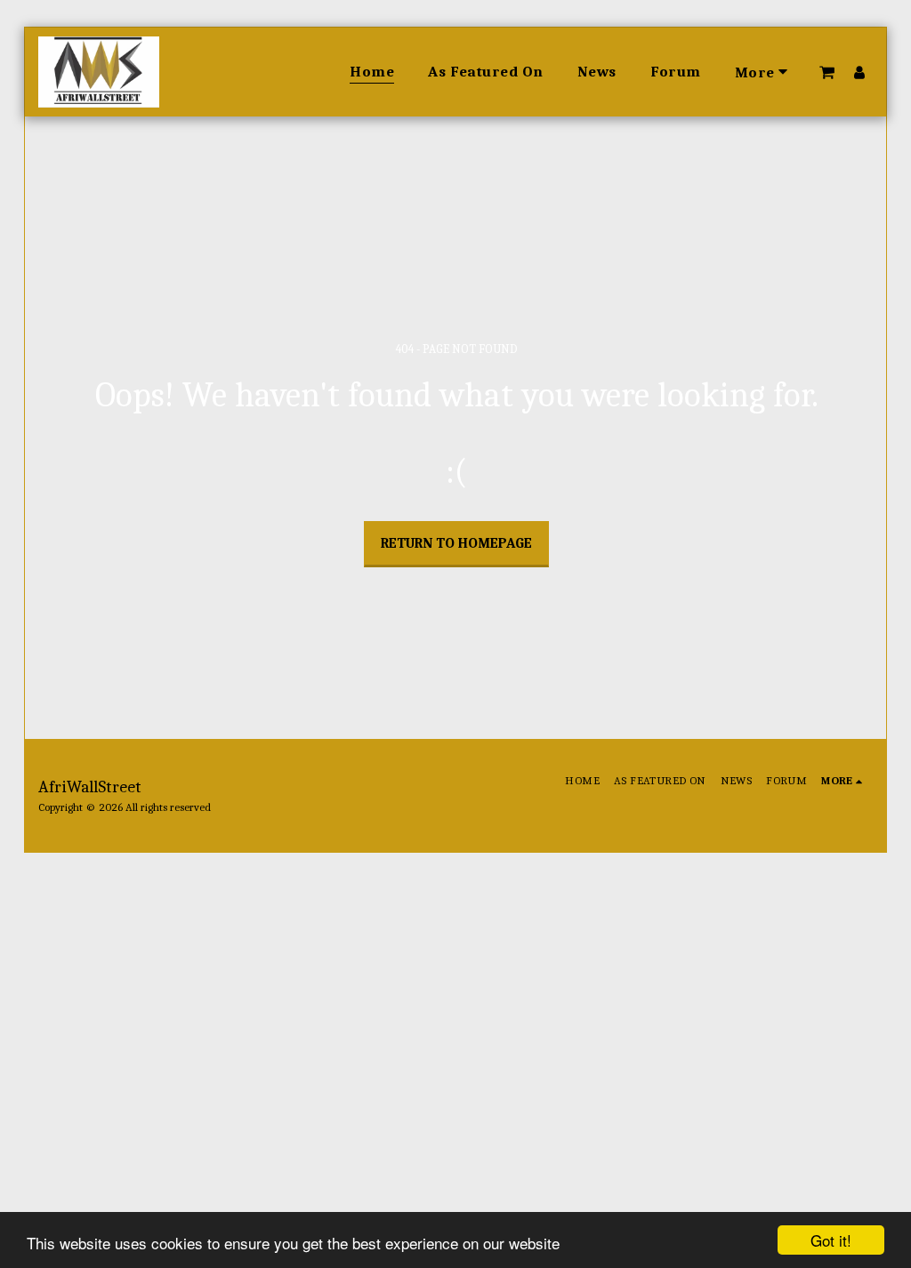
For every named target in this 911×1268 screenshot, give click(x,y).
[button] (826, 72)
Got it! (830, 1240)
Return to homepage (456, 543)
